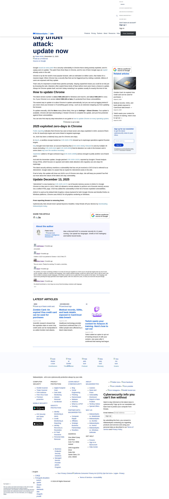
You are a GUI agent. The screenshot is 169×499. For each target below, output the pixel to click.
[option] (42, 475)
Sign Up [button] (118, 145)
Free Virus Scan (42, 395)
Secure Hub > (122, 19)
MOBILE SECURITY (40, 403)
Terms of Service (122, 150)
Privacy (121, 473)
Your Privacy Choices (64, 473)
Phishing (75, 395)
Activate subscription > (125, 8)
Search (117, 16)
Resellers (75, 430)
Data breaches (64, 304)
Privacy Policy (128, 150)
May (34, 146)
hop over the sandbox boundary (53, 150)
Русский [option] (38, 496)
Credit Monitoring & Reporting (58, 421)
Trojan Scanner (42, 390)
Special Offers (94, 406)
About (105, 33)
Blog (73, 388)
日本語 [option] (37, 476)
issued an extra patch (46, 68)
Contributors (52, 366)
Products (87, 33)
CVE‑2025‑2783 (66, 140)
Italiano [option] (37, 487)
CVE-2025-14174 (61, 184)
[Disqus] (71, 265)
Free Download (128, 33)
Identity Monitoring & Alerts (58, 414)
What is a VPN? (77, 404)
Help (118, 33)
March (37, 140)
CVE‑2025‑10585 (70, 154)
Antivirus (75, 402)
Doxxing (74, 406)
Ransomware (76, 397)
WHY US (89, 410)
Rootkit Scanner (42, 388)
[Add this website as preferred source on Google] (84, 60)
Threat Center (69, 366)
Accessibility (97, 477)
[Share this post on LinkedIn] (39, 218)
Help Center (93, 447)
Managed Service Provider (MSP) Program (58, 462)
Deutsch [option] (38, 480)
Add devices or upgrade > (126, 11)
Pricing (93, 33)
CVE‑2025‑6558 (65, 148)
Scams (116, 366)
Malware (75, 399)
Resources (112, 33)
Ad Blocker (58, 402)
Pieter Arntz (39, 56)
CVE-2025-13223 (73, 159)
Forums (92, 440)
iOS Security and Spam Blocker (41, 416)
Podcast (84, 366)
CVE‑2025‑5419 (51, 148)
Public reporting (38, 131)
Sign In (121, 1)
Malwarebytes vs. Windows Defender (94, 430)
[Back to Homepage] (43, 34)
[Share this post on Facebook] (34, 218)
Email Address (108, 413)
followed (88, 146)
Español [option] (38, 482)
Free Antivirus (41, 392)
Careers (92, 388)
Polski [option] (37, 492)
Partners (99, 33)
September (37, 154)
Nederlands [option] (39, 489)
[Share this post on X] (37, 218)
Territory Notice (94, 404)
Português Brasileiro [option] (42, 478)
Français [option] (38, 485)
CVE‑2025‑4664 (78, 146)
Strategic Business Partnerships (76, 425)
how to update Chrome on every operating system (91, 118)
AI (86, 304)
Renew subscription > (125, 15)
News (35, 304)
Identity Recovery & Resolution (58, 428)
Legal (115, 473)
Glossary (100, 366)
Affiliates (75, 421)
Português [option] (38, 494)
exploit (105, 70)
